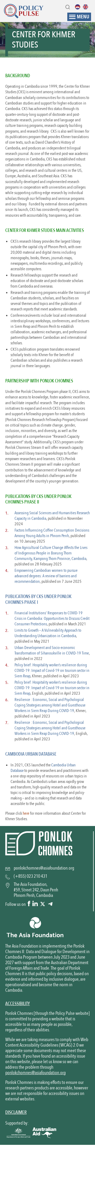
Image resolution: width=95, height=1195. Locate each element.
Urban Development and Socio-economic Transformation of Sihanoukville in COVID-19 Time (52, 650)
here (26, 813)
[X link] (42, 904)
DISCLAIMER (16, 1112)
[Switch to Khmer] (79, 6)
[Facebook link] (29, 904)
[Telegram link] (50, 904)
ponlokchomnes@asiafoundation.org (35, 1072)
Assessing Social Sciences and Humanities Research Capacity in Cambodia (52, 515)
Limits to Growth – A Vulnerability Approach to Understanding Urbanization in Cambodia (48, 633)
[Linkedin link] (35, 904)
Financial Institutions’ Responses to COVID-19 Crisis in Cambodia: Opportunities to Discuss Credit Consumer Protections (52, 618)
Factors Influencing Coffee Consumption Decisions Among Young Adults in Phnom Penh (52, 533)
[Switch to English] (87, 6)
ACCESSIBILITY (17, 1003)
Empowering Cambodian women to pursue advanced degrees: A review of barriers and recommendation (46, 576)
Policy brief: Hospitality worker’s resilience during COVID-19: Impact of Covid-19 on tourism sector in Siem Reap (52, 670)
